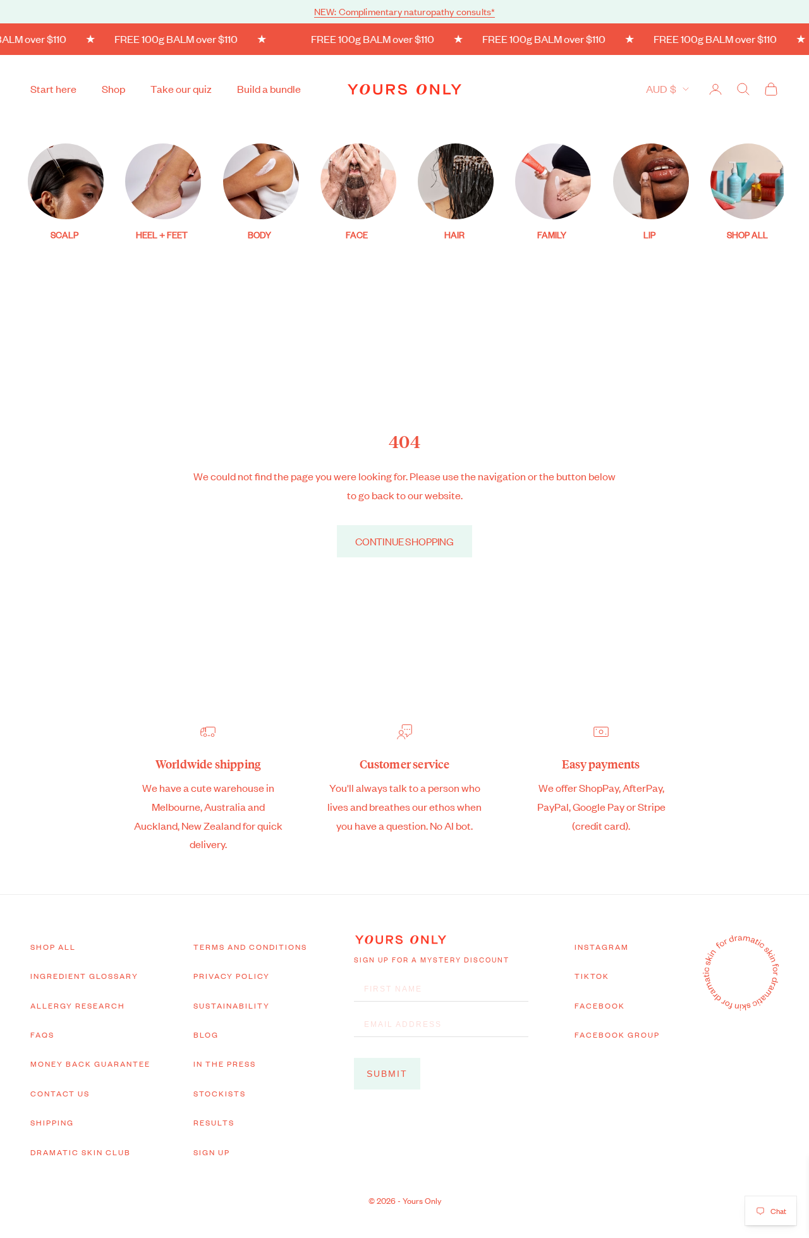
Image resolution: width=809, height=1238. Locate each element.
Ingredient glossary (84, 975)
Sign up (211, 1152)
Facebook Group (617, 1034)
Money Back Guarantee (90, 1063)
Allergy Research (77, 1005)
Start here (53, 88)
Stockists (219, 1093)
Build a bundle (269, 88)
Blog (206, 1034)
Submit (387, 1074)
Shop (113, 88)
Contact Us (60, 1093)
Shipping (52, 1122)
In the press (224, 1063)
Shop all (53, 946)
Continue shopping (404, 541)
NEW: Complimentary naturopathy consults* (404, 11)
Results (213, 1122)
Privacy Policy (231, 975)
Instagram (602, 946)
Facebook (600, 1005)
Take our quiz (181, 88)
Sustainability (231, 1005)
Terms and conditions (250, 946)
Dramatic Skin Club (80, 1152)
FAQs (42, 1034)
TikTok (592, 975)
